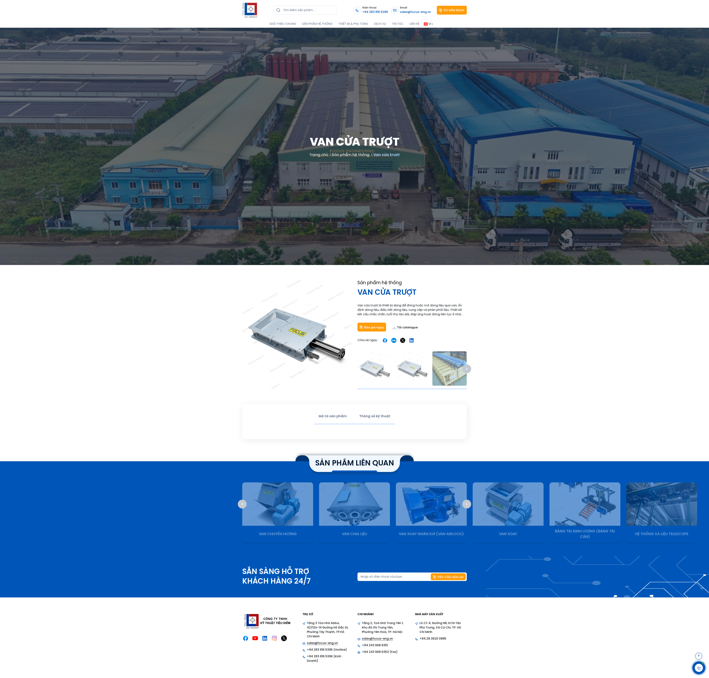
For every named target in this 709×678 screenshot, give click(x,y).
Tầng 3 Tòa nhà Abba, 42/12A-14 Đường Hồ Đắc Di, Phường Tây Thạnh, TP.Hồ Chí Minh (327, 630)
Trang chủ (318, 155)
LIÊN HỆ (414, 24)
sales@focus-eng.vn (322, 643)
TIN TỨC (398, 24)
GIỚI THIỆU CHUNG (282, 24)
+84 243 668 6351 (375, 645)
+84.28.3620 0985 (432, 638)
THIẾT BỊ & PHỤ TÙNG (353, 24)
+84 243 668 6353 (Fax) (380, 652)
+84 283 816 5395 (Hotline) (327, 649)
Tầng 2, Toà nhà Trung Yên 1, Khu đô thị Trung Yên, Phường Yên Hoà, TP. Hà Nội (383, 628)
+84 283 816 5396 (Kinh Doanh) (324, 658)
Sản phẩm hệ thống (350, 155)
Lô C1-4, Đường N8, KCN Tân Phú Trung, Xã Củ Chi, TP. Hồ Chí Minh (440, 628)
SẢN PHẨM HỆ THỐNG (317, 24)
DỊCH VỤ (380, 24)
